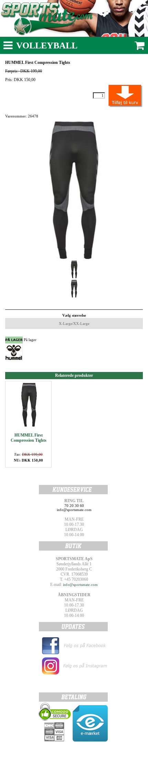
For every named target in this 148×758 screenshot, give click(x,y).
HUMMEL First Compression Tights (28, 438)
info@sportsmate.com (80, 584)
